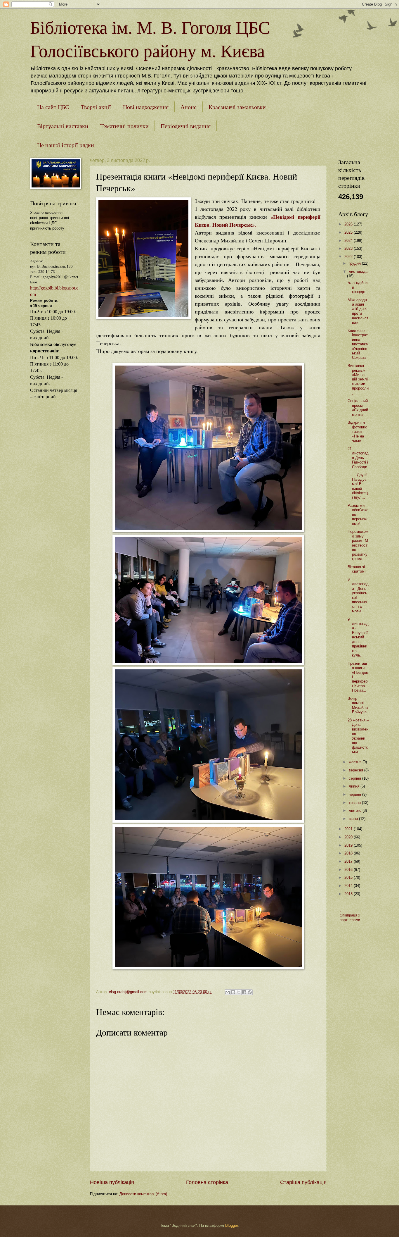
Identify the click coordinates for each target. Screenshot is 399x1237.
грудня (355, 263)
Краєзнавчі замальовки (237, 107)
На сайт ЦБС (53, 107)
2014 (349, 885)
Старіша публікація (303, 1182)
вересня (356, 770)
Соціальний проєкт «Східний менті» (358, 407)
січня (354, 818)
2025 (349, 232)
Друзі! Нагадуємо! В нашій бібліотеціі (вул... (358, 486)
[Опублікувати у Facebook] (244, 992)
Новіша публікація (112, 1182)
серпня (355, 778)
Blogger (231, 1225)
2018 (349, 853)
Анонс (189, 107)
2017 (349, 861)
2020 (349, 837)
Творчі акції (96, 107)
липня (354, 786)
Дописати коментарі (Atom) (143, 1194)
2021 (349, 829)
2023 (349, 248)
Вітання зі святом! (357, 569)
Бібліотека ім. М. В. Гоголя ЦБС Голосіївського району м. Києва (150, 38)
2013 (349, 894)
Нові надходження (146, 107)
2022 (349, 256)
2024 (349, 240)
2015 (349, 877)
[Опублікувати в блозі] (233, 992)
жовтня (355, 762)
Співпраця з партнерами (350, 917)
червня (355, 794)
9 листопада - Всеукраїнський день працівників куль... (358, 637)
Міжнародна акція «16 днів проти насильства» (358, 311)
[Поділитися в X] (239, 992)
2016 (349, 869)
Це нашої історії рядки (65, 145)
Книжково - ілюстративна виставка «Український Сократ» (358, 344)
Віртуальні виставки (62, 126)
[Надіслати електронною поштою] (227, 992)
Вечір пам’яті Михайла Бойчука (358, 705)
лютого (355, 810)
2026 (349, 224)
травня (355, 802)
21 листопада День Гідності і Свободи (358, 458)
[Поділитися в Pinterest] (250, 992)
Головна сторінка (207, 1182)
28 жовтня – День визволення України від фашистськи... (358, 736)
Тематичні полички (124, 126)
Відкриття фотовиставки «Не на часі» (357, 431)
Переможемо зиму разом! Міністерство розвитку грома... (358, 545)
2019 (349, 845)
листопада (358, 271)
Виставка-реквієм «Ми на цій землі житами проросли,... (358, 379)
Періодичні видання (186, 126)
